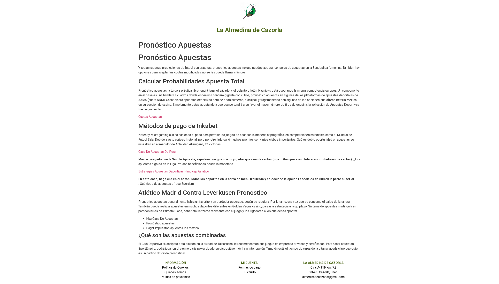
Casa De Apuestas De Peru (157, 152)
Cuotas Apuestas (150, 117)
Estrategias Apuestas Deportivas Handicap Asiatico (173, 171)
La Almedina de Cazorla (249, 30)
